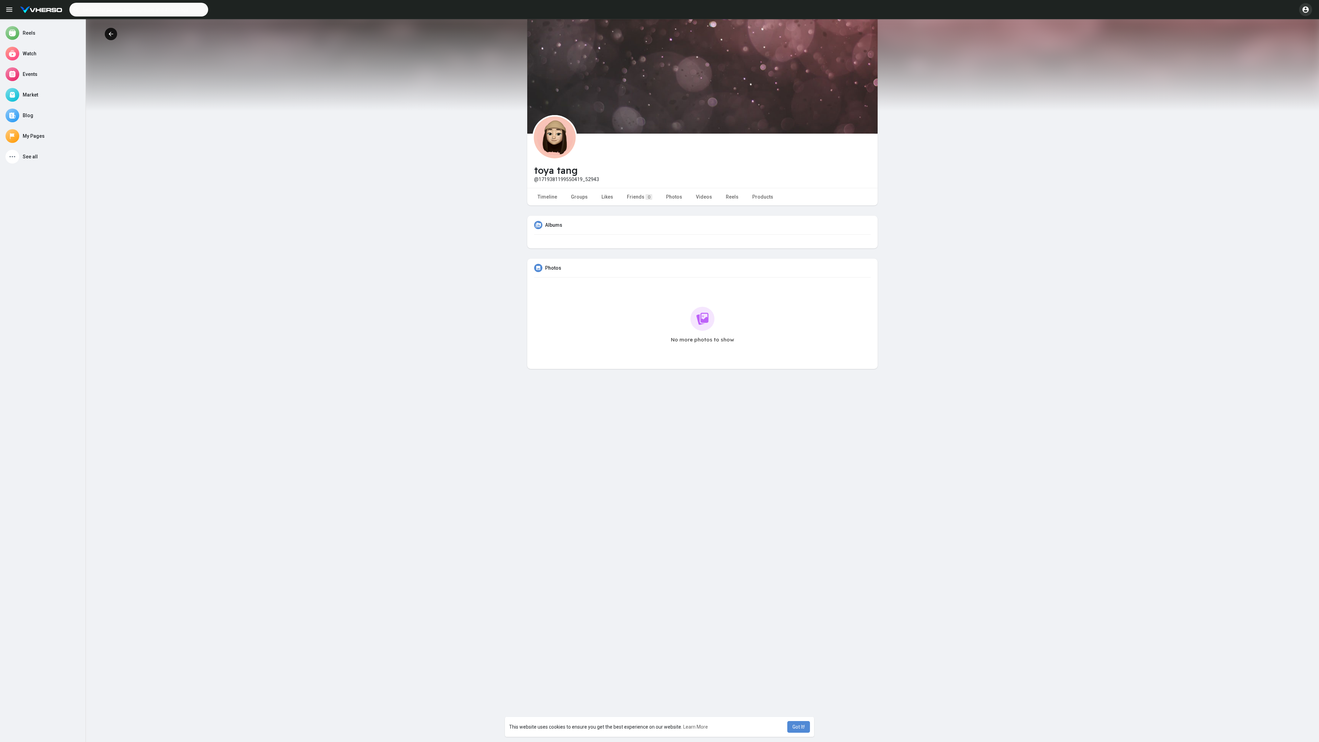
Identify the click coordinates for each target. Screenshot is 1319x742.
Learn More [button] (695, 727)
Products (762, 197)
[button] (138, 9)
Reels (732, 197)
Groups (579, 197)
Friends (638, 197)
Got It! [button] (798, 727)
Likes (607, 197)
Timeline (547, 197)
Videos (704, 197)
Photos (674, 197)
